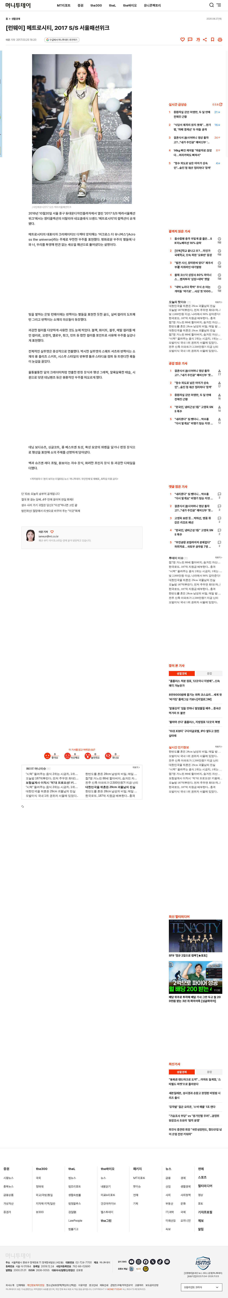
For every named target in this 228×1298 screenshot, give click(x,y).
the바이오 (130, 5)
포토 (200, 1203)
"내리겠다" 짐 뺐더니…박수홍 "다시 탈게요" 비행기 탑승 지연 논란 (194, 423)
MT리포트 (64, 5)
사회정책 (186, 1195)
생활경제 (16, 18)
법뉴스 (72, 1178)
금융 (168, 1178)
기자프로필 (205, 1212)
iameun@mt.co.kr (49, 536)
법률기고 (73, 1229)
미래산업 (171, 1220)
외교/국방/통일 (44, 1195)
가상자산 (9, 1203)
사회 (168, 1195)
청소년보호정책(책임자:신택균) (61, 1285)
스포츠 (202, 1177)
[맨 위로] (220, 1283)
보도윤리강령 (152, 1285)
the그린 (106, 1221)
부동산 (169, 1203)
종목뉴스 (9, 1186)
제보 (201, 1221)
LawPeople (75, 1220)
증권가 (7, 1212)
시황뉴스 (9, 1178)
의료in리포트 (108, 1195)
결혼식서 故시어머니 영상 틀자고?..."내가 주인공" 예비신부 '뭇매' (192, 142)
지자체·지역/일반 (45, 1203)
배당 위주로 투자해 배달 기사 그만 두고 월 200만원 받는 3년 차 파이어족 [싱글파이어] (195, 999)
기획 (135, 1203)
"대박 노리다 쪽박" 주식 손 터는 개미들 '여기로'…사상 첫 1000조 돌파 (194, 291)
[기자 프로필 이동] (30, 536)
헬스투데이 (107, 1212)
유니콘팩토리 (152, 5)
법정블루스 (74, 1203)
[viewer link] (127, 199)
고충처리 (139, 1285)
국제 (183, 1212)
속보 (168, 1229)
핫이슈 (137, 1186)
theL (112, 5)
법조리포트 (74, 1186)
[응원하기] (52, 532)
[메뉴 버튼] (218, 5)
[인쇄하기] (220, 39)
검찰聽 (72, 1212)
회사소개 (10, 1285)
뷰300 (40, 1212)
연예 (201, 1169)
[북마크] (212, 39)
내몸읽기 (106, 1186)
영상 (200, 1195)
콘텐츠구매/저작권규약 (121, 1285)
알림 (201, 1229)
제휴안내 (104, 1285)
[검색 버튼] (211, 5)
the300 (96, 5)
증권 (80, 5)
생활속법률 (74, 1195)
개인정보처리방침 (35, 1285)
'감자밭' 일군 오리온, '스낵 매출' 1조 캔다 (192, 1107)
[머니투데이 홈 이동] (18, 1255)
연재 (135, 1195)
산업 (168, 1186)
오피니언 (186, 1220)
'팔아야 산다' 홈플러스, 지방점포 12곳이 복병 (194, 722)
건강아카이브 (108, 1203)
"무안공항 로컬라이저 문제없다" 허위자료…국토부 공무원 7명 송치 (193, 547)
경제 (183, 1178)
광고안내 (93, 1285)
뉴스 (103, 1178)
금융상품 (9, 1195)
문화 (183, 1203)
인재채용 (20, 1285)
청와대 (39, 1186)
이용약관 (82, 1285)
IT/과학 (170, 1212)
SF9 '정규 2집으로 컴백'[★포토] (188, 955)
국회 (38, 1178)
